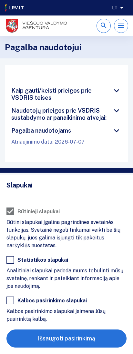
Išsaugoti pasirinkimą (66, 338)
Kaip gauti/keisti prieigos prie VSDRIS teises (51, 94)
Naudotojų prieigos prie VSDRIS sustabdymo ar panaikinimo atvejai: (59, 114)
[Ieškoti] (104, 26)
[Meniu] (121, 26)
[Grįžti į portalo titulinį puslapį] (14, 7)
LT (115, 7)
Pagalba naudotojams (41, 130)
